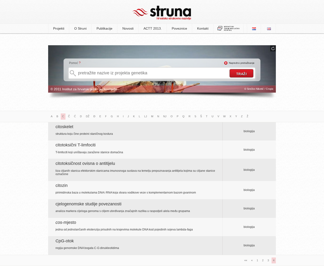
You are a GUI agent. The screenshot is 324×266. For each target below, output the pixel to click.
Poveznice (179, 28)
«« (245, 260)
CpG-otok (65, 241)
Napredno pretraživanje (242, 63)
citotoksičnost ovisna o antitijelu (85, 163)
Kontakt (202, 28)
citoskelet (64, 126)
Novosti (128, 28)
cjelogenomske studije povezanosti (88, 204)
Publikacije (104, 28)
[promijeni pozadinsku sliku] (273, 48)
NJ (165, 116)
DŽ (87, 116)
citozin (62, 185)
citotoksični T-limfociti (76, 145)
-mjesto (66, 222)
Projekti (58, 28)
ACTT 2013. (152, 28)
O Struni (80, 28)
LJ (145, 116)
